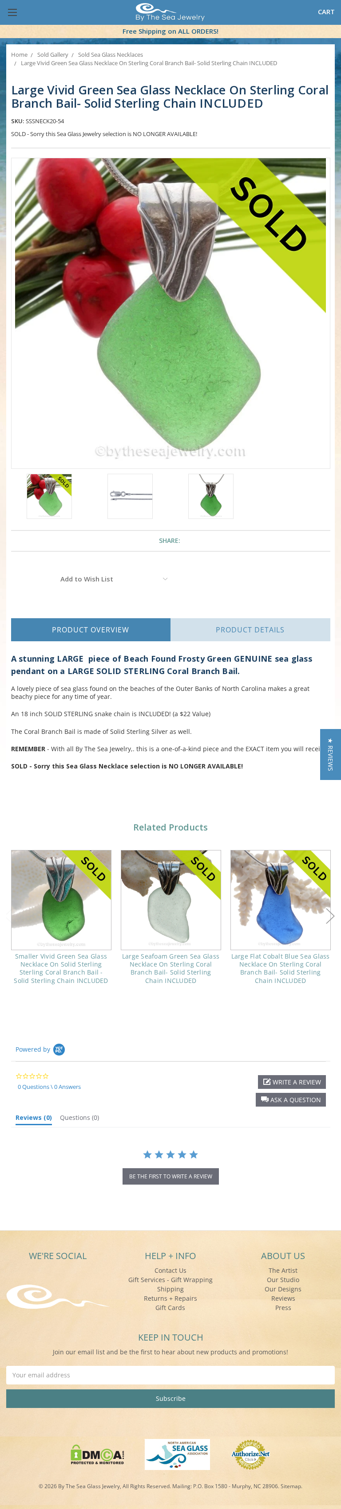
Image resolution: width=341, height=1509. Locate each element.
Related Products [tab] (170, 827)
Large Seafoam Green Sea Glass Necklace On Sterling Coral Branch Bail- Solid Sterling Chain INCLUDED (170, 968)
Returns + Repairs (170, 1298)
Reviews (283, 1298)
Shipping (170, 1289)
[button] (291, 1100)
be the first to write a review (170, 1176)
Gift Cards (170, 1307)
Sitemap (291, 1486)
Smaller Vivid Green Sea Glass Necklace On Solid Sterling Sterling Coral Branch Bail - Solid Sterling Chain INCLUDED (61, 968)
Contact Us (170, 1270)
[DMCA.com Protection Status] (97, 1454)
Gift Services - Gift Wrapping (170, 1279)
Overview (90, 630)
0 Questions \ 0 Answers (49, 1087)
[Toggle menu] (12, 12)
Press (283, 1307)
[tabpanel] (61, 923)
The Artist (283, 1270)
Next (330, 916)
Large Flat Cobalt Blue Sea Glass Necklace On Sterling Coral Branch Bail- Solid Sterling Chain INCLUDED (280, 968)
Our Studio (283, 1279)
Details (250, 630)
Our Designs (283, 1289)
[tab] (34, 1119)
